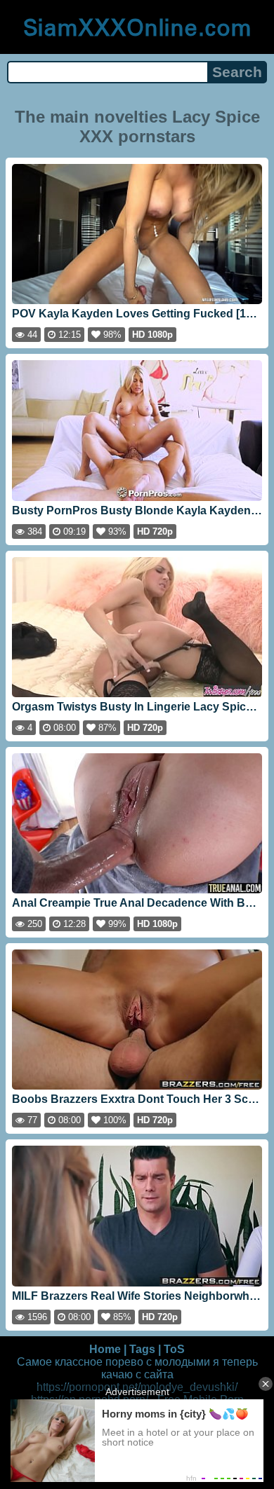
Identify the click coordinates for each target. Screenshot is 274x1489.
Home (105, 1349)
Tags (142, 1349)
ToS (174, 1349)
